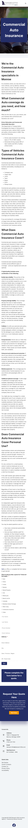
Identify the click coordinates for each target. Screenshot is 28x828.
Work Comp (6, 606)
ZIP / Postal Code (6, 658)
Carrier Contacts (6, 764)
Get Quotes (5, 762)
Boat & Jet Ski (6, 598)
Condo (4, 584)
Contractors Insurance (8, 609)
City (3, 648)
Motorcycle (5, 595)
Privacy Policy (6, 768)
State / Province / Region (8, 653)
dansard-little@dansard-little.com (16, 747)
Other (4, 612)
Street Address (5, 642)
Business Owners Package (9, 604)
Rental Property (7, 590)
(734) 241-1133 (11, 742)
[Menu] (25, 3)
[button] (14, 712)
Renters (5, 587)
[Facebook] (14, 825)
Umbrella (5, 601)
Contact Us (5, 766)
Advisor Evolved (17, 819)
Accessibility (5, 770)
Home (4, 581)
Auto (4, 579)
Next (4, 663)
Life (4, 592)
